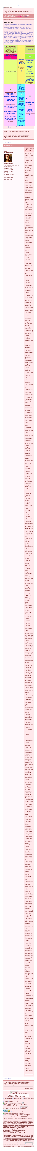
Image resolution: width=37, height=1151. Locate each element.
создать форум (29, 1088)
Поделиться (28, 148)
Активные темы (7, 19)
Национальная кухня (21, 136)
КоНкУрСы (11, 15)
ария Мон (24, 1116)
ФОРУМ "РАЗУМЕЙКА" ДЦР (22, 15)
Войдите (14, 131)
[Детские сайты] (25, 1144)
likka (5, 151)
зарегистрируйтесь (24, 131)
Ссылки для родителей (14, 1144)
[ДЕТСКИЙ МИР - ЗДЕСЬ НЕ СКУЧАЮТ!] (23, 1103)
